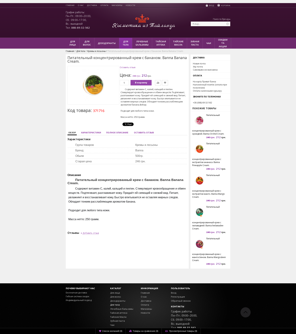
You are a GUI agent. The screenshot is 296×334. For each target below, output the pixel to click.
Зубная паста (117, 320)
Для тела (115, 304)
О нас (81, 5)
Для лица (115, 292)
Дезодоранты (117, 300)
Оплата (104, 5)
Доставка (92, 5)
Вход (173, 292)
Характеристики (91, 132)
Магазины (117, 5)
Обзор (72, 132)
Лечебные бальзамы (121, 308)
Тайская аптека (118, 312)
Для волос (115, 296)
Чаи (112, 324)
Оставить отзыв (127, 67)
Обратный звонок (181, 300)
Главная (70, 5)
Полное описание (117, 132)
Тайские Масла (118, 316)
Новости (130, 5)
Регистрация (178, 296)
